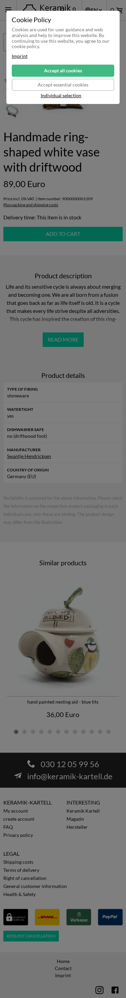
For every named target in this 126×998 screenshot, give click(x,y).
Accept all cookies (63, 70)
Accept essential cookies (63, 84)
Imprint (20, 56)
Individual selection (61, 95)
